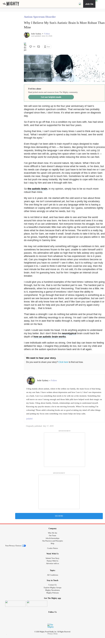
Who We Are (52, 533)
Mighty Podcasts (52, 593)
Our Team (52, 535)
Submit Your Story (52, 558)
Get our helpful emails (51, 97)
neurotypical (69, 333)
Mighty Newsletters (52, 590)
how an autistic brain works (49, 336)
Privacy (50, 634)
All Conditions (52, 575)
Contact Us (52, 585)
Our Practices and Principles (52, 541)
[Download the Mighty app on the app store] (15, 604)
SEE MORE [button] (59, 516)
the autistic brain (37, 188)
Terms (56, 634)
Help (52, 543)
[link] (11, 4)
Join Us (89, 3)
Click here (63, 362)
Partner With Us (52, 561)
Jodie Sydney (36, 34)
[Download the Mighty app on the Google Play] (37, 604)
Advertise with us (52, 563)
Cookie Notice (52, 548)
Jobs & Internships (52, 538)
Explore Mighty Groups (52, 587)
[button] (47, 34)
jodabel (29, 418)
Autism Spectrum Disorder (40, 16)
